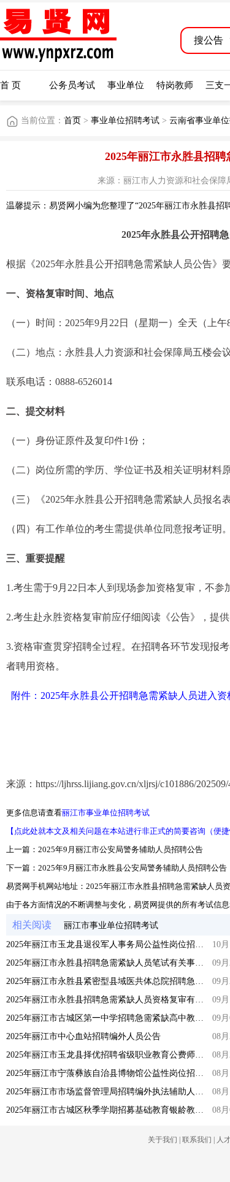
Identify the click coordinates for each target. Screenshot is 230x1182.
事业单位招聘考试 (125, 120)
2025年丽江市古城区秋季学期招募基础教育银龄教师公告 (113, 1110)
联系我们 (197, 1139)
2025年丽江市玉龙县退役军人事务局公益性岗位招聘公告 (113, 944)
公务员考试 (72, 85)
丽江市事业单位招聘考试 (106, 812)
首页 (72, 120)
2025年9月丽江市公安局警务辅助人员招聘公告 (120, 849)
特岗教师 (174, 85)
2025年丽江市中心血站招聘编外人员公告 (83, 1036)
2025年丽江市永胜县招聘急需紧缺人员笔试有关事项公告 (113, 962)
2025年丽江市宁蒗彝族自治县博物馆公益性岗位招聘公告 (113, 1073)
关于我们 (162, 1139)
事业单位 (125, 85)
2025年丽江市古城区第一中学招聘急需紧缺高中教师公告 (113, 1018)
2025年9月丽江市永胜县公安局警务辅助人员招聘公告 (132, 867)
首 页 (10, 85)
